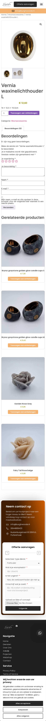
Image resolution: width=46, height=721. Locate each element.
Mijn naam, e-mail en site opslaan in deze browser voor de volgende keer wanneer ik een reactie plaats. (22, 201)
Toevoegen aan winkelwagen (24, 113)
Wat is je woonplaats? (15, 568)
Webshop (7, 657)
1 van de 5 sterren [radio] (2, 161)
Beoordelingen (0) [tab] (13, 128)
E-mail (4, 188)
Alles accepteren (23, 703)
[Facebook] (17, 626)
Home (3, 14)
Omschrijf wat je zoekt (16, 584)
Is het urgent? (12, 576)
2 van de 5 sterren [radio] (6, 161)
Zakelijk (6, 651)
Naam (4, 180)
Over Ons (7, 647)
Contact (7, 660)
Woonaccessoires (16, 14)
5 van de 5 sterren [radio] (16, 161)
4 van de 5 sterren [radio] (13, 161)
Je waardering (8, 159)
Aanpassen (23, 710)
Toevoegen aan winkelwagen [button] (23, 279)
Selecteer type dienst (15, 559)
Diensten (7, 644)
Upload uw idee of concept (17, 600)
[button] (41, 4)
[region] (23, 698)
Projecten (7, 654)
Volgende (23, 608)
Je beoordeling (8, 166)
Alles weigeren (23, 716)
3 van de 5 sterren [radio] (9, 161)
